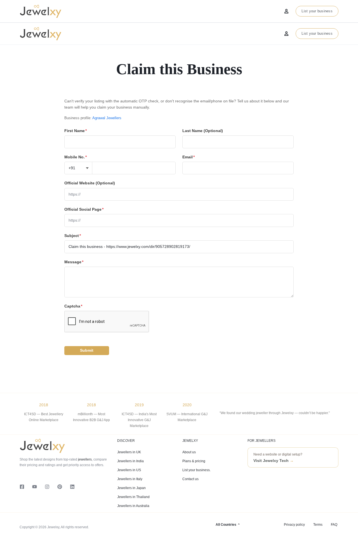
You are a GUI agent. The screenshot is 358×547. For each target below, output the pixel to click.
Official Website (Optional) (89, 183)
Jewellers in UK (129, 452)
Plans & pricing (193, 461)
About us (189, 452)
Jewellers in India (130, 461)
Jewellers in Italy (129, 479)
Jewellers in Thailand (133, 497)
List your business (317, 33)
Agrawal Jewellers (106, 118)
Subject (72, 235)
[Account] (286, 33)
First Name (75, 130)
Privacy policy (294, 525)
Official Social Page (83, 209)
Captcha (73, 306)
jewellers (84, 459)
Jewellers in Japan (131, 488)
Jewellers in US (129, 470)
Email (188, 157)
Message (73, 262)
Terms (317, 525)
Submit (86, 350)
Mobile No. (75, 157)
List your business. (196, 470)
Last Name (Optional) (202, 130)
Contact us (190, 479)
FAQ (334, 525)
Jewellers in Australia (133, 506)
